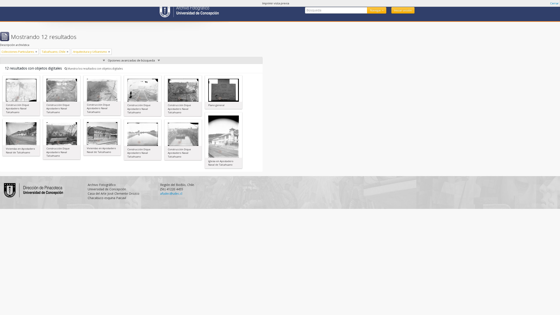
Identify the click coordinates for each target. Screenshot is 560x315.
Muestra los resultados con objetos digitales (95, 68)
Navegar (376, 10)
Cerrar (554, 3)
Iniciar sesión (403, 10)
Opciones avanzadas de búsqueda (131, 60)
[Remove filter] (36, 51)
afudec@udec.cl (171, 193)
